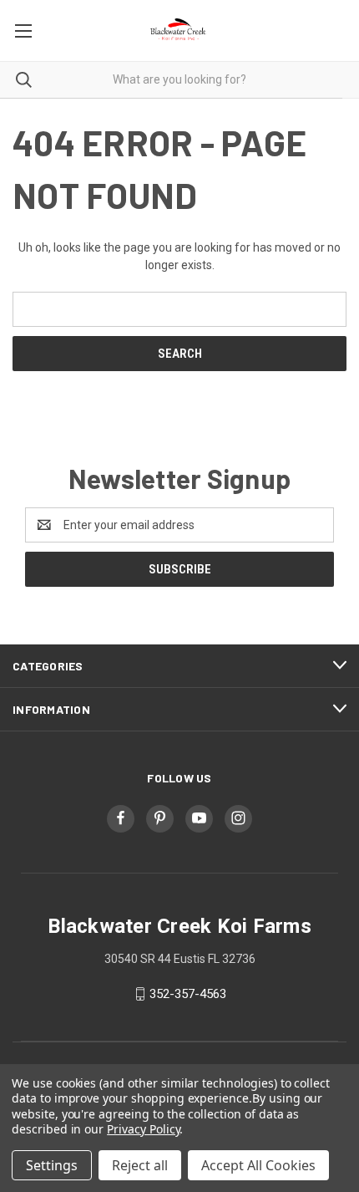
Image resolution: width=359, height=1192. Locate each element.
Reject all (140, 1165)
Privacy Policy (143, 1129)
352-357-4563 (187, 993)
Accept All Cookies (258, 1165)
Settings (52, 1165)
